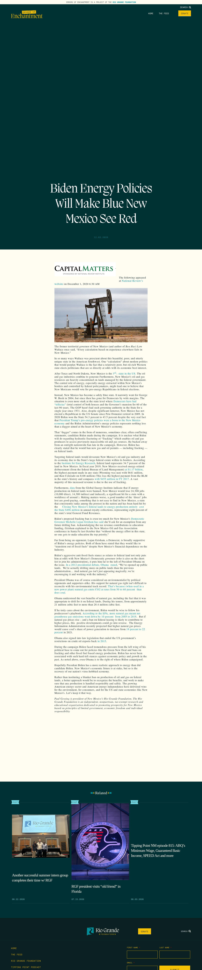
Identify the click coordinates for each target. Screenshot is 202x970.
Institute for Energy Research (78, 463)
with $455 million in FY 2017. (112, 479)
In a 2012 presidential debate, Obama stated (91, 564)
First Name (133, 947)
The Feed (164, 13)
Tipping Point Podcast (26, 967)
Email (131, 962)
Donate (184, 13)
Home (150, 13)
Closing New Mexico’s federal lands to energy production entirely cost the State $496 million (99, 508)
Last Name (165, 947)
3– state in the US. (124, 373)
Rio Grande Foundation (124, 2)
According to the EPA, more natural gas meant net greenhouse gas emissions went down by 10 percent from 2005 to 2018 (97, 615)
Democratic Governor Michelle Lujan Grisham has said (99, 520)
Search (184, 7)
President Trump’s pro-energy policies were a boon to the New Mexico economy (97, 421)
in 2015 (102, 641)
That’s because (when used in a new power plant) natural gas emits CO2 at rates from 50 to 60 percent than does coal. (99, 589)
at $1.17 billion (134, 469)
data (72, 487)
